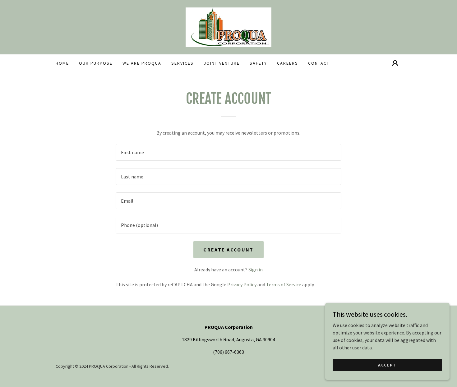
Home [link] (62, 63)
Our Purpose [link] (96, 63)
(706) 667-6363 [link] (228, 352)
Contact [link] (319, 63)
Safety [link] (258, 63)
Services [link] (182, 63)
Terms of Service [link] (283, 284)
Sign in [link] (255, 269)
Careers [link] (287, 63)
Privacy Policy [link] (241, 284)
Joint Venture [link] (222, 63)
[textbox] (228, 152)
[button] (395, 63)
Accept (387, 364)
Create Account (228, 249)
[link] (228, 26)
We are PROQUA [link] (141, 63)
